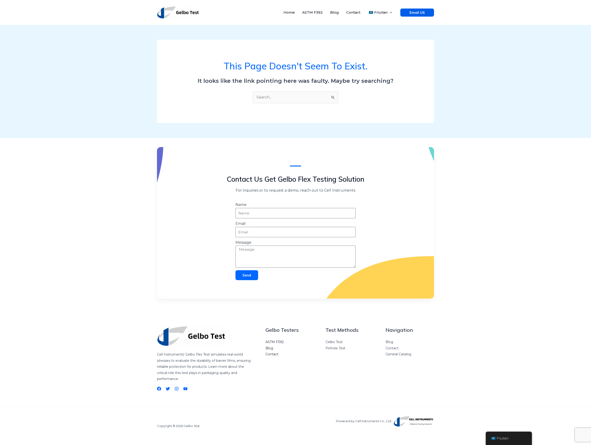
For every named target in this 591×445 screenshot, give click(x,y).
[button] (390, 12)
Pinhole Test (335, 348)
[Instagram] (177, 389)
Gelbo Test (334, 342)
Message (243, 242)
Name (241, 204)
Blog (334, 12)
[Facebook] (159, 389)
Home (289, 12)
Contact (353, 12)
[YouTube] (185, 389)
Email (240, 223)
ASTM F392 (312, 12)
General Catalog (398, 354)
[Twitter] (168, 389)
